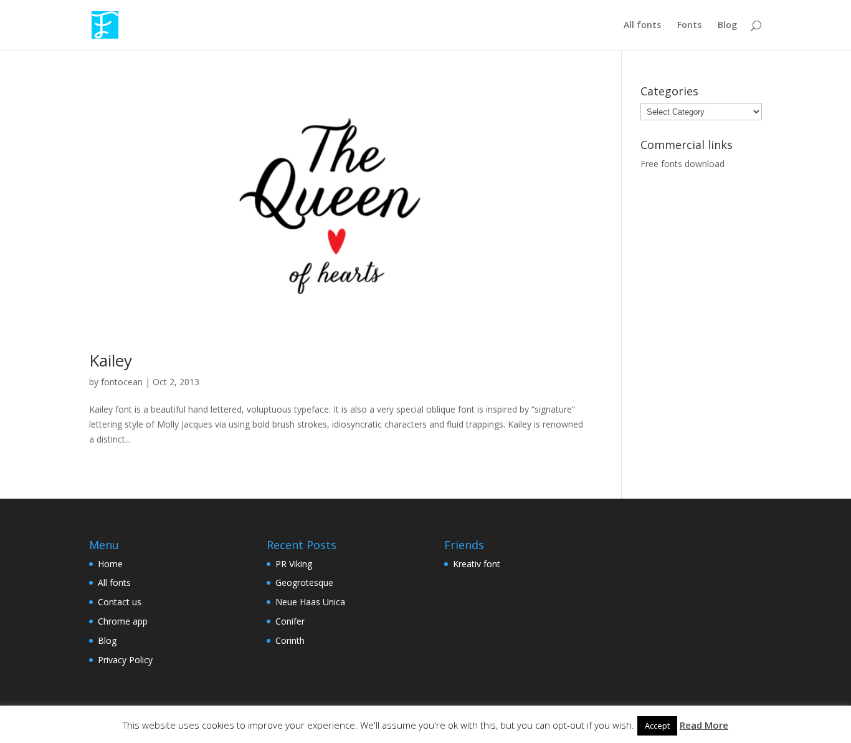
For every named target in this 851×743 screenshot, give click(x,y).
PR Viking (293, 564)
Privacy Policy (125, 660)
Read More (704, 725)
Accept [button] (657, 725)
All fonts (642, 26)
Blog (727, 26)
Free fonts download (682, 164)
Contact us (119, 602)
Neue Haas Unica (310, 602)
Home (110, 564)
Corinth (290, 640)
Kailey (110, 360)
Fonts (689, 26)
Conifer (290, 621)
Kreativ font (476, 564)
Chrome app (123, 621)
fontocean (122, 382)
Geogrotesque (304, 582)
